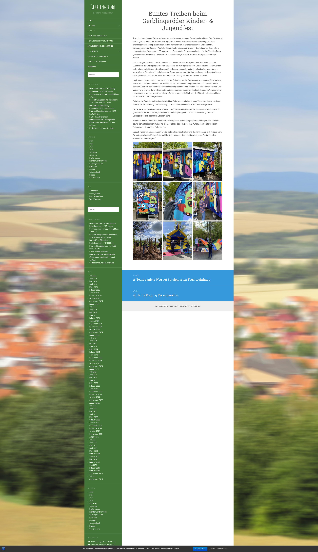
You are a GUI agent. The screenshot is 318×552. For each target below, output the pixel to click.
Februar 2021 (94, 454)
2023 (91, 141)
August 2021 (94, 437)
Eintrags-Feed (94, 194)
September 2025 (96, 301)
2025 (91, 147)
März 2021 (93, 451)
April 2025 (93, 315)
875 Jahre (91, 26)
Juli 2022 (93, 406)
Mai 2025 (93, 313)
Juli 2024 (93, 338)
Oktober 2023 (94, 363)
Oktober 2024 (94, 329)
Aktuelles (91, 31)
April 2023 (93, 380)
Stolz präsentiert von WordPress (166, 306)
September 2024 (96, 332)
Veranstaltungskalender (98, 56)
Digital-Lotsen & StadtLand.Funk (100, 41)
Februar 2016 (94, 471)
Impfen (101, 542)
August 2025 (94, 304)
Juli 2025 (93, 307)
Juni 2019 (93, 465)
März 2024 (93, 349)
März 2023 (93, 383)
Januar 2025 (94, 321)
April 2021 (93, 448)
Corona (96, 542)
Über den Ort (93, 51)
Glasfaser (93, 166)
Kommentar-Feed (96, 196)
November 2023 (95, 361)
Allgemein (93, 155)
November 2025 (95, 295)
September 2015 (96, 474)
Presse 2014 (102, 545)
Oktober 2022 (94, 397)
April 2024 (93, 346)
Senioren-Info (94, 178)
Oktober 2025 (94, 298)
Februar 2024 (94, 352)
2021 (92, 542)
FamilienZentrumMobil (98, 161)
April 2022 (93, 414)
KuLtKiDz (92, 169)
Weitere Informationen (218, 549)
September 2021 (96, 434)
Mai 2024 (93, 344)
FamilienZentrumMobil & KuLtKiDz (100, 46)
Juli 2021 (93, 440)
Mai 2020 (93, 459)
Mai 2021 (93, 445)
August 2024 (94, 335)
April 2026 (93, 284)
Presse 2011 (107, 542)
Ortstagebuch (94, 172)
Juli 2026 (93, 276)
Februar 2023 (94, 386)
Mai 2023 (93, 377)
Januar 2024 (94, 355)
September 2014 (96, 479)
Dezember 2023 (95, 358)
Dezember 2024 (95, 324)
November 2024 (95, 327)
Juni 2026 (93, 279)
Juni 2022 (93, 409)
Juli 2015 (93, 476)
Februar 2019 (94, 468)
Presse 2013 (95, 545)
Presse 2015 (110, 545)
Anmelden (93, 191)
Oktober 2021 (94, 431)
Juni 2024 (93, 341)
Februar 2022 (94, 420)
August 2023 (94, 369)
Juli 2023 (93, 372)
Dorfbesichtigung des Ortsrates (101, 128)
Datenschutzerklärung (97, 61)
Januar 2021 (94, 457)
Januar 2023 (94, 389)
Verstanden (200, 549)
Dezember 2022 (95, 392)
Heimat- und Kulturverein (97, 36)
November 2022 (95, 394)
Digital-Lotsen (94, 158)
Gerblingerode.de (96, 164)
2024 (91, 144)
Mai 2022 (93, 411)
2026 (91, 150)
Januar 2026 (94, 293)
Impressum (92, 66)
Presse (92, 175)
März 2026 (93, 287)
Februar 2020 (94, 462)
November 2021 (95, 428)
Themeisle (196, 306)
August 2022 (94, 403)
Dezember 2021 (95, 426)
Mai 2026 (93, 281)
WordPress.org (95, 199)
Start (90, 20)
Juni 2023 (93, 375)
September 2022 (96, 400)
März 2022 (93, 417)
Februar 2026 (94, 290)
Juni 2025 (93, 310)
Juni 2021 (93, 442)
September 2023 (96, 366)
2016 (89, 542)
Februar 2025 (94, 318)
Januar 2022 (94, 423)
